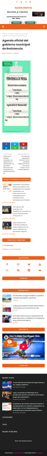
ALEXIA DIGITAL (23, 7)
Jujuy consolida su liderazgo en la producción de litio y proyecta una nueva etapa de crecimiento (28, 395)
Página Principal (8, 34)
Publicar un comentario (11, 249)
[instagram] (25, 2)
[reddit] (29, 270)
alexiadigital (8, 53)
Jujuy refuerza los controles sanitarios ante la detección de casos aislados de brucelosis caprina (20, 227)
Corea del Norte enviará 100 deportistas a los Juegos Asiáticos (28, 383)
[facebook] (17, 2)
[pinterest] (30, 2)
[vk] (40, 270)
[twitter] (21, 2)
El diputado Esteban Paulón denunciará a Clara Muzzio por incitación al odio (28, 307)
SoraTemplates (18, 453)
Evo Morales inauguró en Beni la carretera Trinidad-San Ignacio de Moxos (28, 297)
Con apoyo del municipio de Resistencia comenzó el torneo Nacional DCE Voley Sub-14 (22, 211)
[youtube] (40, 264)
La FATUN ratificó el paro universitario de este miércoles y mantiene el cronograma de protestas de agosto (28, 318)
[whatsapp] (7, 270)
